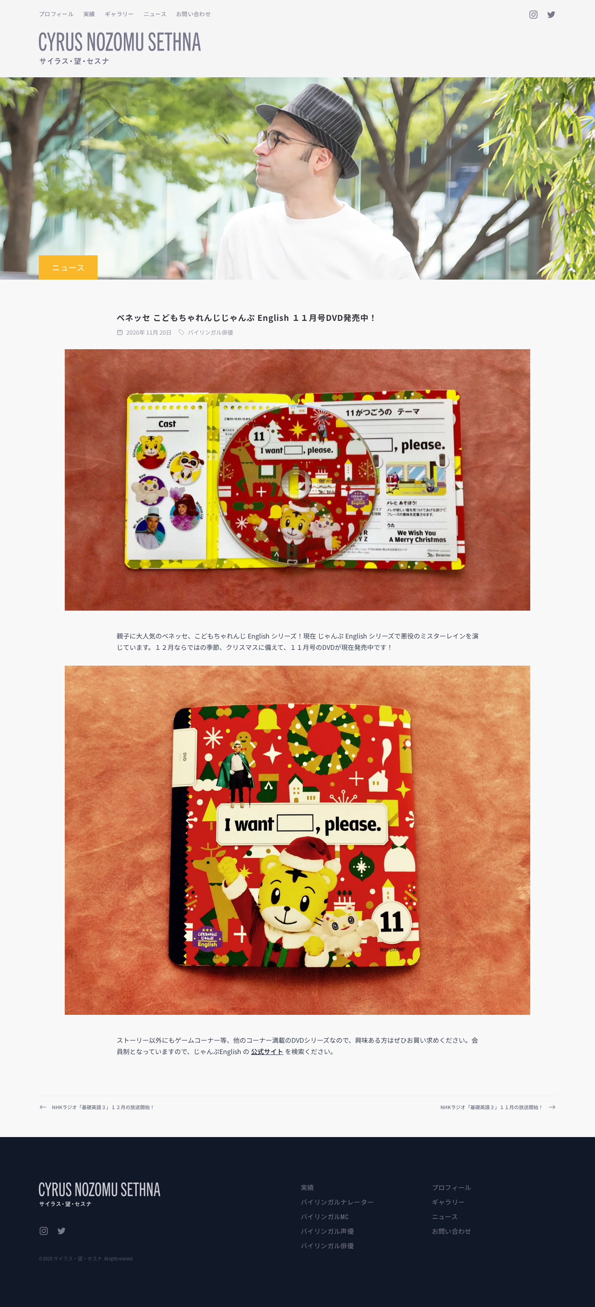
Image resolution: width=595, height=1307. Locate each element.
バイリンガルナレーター (337, 1202)
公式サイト (267, 1051)
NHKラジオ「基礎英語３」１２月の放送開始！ (103, 1106)
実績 (89, 14)
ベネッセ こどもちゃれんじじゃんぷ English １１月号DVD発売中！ (247, 317)
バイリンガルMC (324, 1216)
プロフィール (56, 14)
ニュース (155, 14)
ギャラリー (119, 14)
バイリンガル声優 (327, 1231)
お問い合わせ (193, 14)
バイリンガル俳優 (327, 1245)
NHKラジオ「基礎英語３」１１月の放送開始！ (491, 1106)
